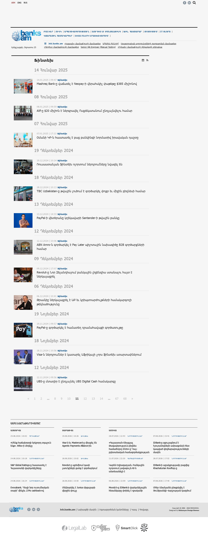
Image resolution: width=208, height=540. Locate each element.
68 (125, 398)
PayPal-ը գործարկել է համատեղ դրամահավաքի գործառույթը (80, 327)
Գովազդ (144, 509)
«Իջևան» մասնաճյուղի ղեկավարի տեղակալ (140, 47)
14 (101, 398)
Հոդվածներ (34, 436)
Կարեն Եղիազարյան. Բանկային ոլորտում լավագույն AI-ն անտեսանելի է (126, 468)
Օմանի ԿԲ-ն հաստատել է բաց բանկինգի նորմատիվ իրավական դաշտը (87, 137)
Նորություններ (36, 458)
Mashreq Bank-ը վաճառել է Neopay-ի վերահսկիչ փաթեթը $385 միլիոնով (87, 83)
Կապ (134, 509)
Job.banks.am (55, 43)
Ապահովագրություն (76, 31)
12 (85, 398)
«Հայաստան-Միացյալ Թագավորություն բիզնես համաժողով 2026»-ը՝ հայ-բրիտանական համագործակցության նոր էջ (129, 449)
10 (69, 398)
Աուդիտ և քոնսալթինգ (106, 31)
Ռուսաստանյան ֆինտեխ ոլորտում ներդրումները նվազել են (79, 164)
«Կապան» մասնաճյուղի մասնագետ (83, 43)
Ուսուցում (151, 31)
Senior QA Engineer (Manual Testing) (98, 47)
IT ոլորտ (165, 31)
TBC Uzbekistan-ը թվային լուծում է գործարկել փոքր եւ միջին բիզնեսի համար (91, 191)
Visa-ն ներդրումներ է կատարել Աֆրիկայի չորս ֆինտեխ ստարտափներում (89, 354)
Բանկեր (48, 31)
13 (93, 398)
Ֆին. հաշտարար (133, 31)
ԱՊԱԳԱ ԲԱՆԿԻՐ (111, 43)
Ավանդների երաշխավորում (92, 36)
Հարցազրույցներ (135, 458)
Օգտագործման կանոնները (114, 509)
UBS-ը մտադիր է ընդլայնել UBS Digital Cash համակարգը (76, 381)
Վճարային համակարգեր (58, 36)
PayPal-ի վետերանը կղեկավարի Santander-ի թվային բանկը (78, 218)
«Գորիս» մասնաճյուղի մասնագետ (61, 47)
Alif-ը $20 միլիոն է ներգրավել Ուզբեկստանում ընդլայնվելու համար (84, 110)
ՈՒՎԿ (59, 31)
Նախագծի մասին (87, 509)
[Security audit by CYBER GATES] (100, 528)
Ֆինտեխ (84, 436)
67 (116, 398)
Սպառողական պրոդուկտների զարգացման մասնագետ (148, 43)
